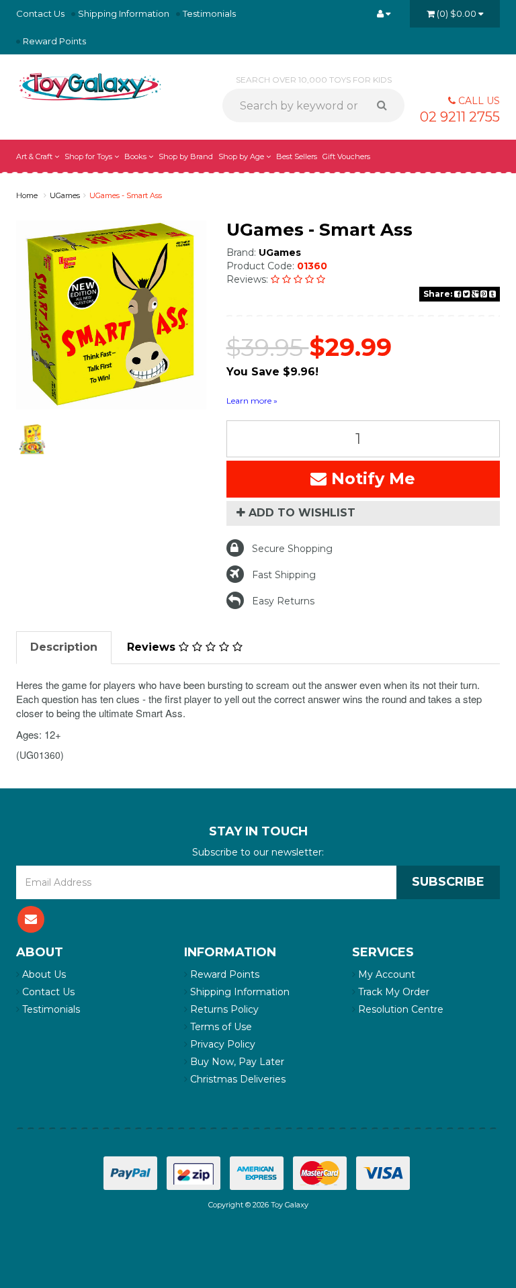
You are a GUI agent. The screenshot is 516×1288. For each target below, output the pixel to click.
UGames (65, 195)
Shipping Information (123, 13)
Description (63, 647)
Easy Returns (283, 601)
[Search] (386, 105)
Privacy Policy (221, 1044)
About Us (42, 974)
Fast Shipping (284, 575)
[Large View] (32, 439)
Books (136, 156)
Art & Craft (35, 156)
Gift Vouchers (346, 156)
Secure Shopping (292, 549)
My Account (385, 974)
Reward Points (54, 41)
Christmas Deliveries (236, 1079)
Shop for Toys (89, 156)
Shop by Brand (186, 156)
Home (27, 195)
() (456, 13)
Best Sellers (296, 156)
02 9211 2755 (460, 117)
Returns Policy (223, 1009)
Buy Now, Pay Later (235, 1062)
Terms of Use (219, 1027)
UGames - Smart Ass (125, 195)
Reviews (153, 647)
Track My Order (392, 992)
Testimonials (209, 13)
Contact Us (40, 13)
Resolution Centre (399, 1009)
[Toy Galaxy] (90, 86)
